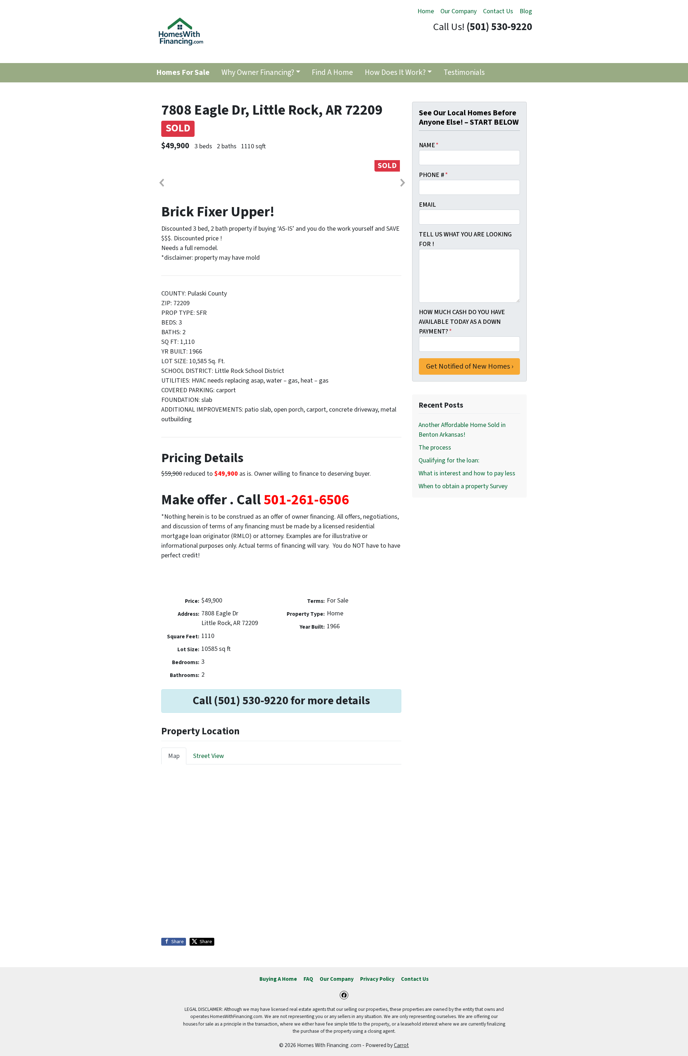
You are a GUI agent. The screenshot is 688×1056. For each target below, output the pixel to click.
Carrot (401, 1045)
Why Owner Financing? (257, 72)
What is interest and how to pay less (467, 473)
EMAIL (427, 204)
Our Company (458, 11)
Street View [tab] (208, 756)
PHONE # (433, 175)
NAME (429, 145)
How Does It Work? (395, 72)
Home (425, 11)
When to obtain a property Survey (463, 486)
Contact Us (498, 11)
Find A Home (332, 72)
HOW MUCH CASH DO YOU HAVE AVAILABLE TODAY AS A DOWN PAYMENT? (462, 322)
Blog (526, 11)
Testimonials (464, 72)
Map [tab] (174, 756)
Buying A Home (278, 979)
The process (435, 447)
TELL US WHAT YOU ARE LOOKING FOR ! (465, 239)
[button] (161, 182)
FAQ (308, 979)
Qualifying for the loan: (449, 460)
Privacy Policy (377, 979)
